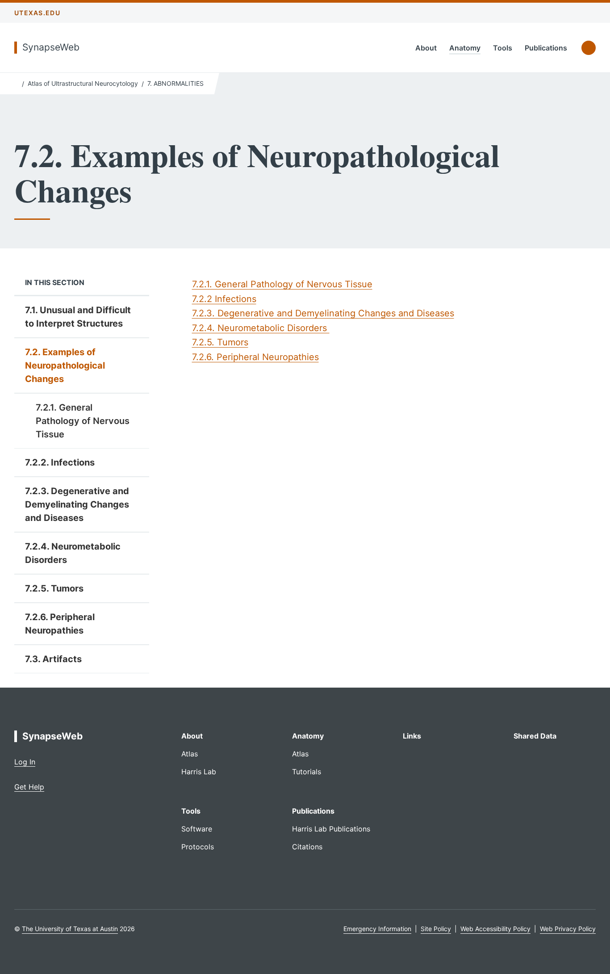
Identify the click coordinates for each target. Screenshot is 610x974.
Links (412, 735)
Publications (546, 47)
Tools (502, 47)
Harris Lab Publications (331, 828)
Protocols (197, 846)
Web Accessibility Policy (495, 928)
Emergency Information (377, 928)
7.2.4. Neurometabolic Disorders (73, 553)
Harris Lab (198, 771)
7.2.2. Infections (60, 462)
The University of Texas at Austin (70, 928)
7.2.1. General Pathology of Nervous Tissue (83, 421)
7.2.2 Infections (224, 299)
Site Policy (436, 928)
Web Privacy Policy (568, 928)
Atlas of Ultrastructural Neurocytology (83, 83)
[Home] (16, 82)
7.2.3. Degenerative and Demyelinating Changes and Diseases (77, 504)
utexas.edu (37, 13)
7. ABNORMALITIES (175, 83)
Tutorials (306, 771)
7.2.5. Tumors (54, 588)
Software (196, 828)
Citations (307, 846)
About (426, 47)
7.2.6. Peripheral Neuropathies (60, 624)
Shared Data (535, 735)
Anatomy (464, 47)
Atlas (189, 753)
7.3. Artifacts (53, 659)
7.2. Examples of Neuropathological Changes (65, 365)
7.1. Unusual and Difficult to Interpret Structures (78, 317)
